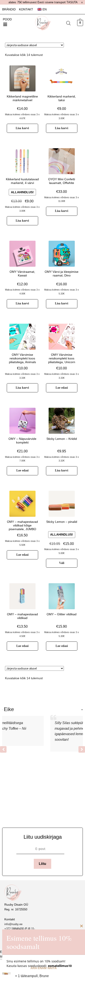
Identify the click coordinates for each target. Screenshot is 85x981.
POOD (7, 19)
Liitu (42, 864)
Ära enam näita (44, 968)
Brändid (9, 9)
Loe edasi (62, 387)
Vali (61, 563)
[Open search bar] (68, 23)
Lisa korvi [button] (22, 128)
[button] (5, 24)
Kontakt (26, 9)
